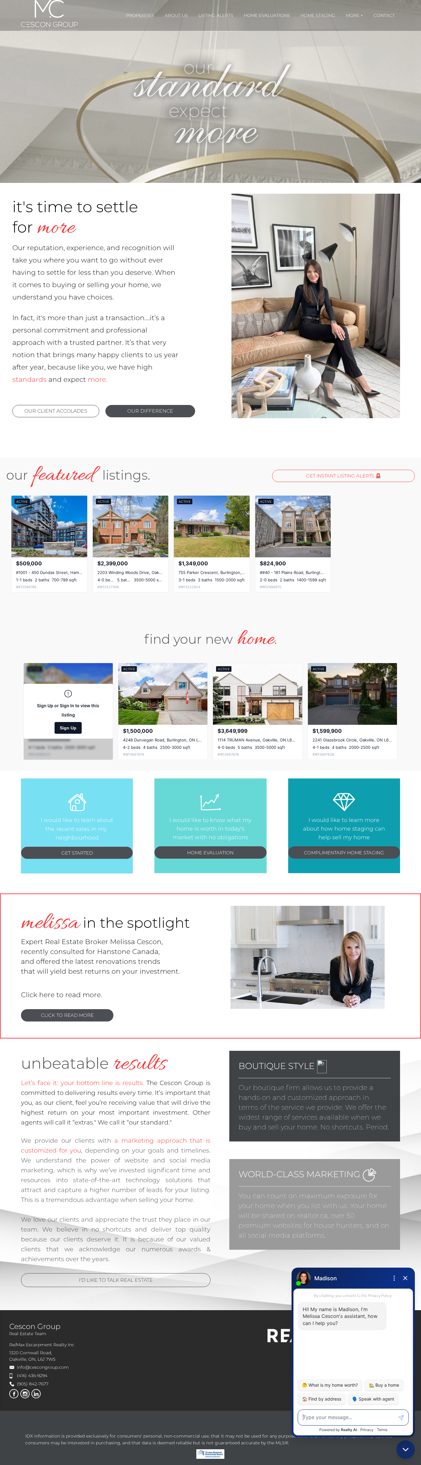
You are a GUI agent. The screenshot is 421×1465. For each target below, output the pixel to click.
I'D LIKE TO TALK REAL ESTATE (116, 1280)
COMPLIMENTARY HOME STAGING (344, 853)
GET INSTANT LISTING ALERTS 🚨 (343, 476)
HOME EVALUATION (210, 853)
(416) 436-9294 (32, 1375)
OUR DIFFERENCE (150, 411)
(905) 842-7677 (32, 1384)
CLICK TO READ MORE (67, 1015)
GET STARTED (77, 853)
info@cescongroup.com (43, 1367)
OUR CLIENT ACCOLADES (55, 411)
